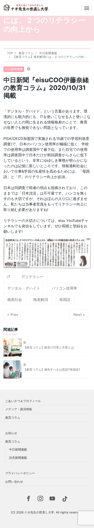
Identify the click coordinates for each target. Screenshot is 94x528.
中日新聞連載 (14, 69)
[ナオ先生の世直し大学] (26, 6)
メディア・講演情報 (18, 409)
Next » (79, 314)
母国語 (64, 299)
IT (8, 276)
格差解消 (40, 299)
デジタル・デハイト (23, 288)
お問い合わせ (14, 481)
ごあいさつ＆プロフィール (23, 401)
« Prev (12, 314)
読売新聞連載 (18, 457)
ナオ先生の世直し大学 (39, 512)
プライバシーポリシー (20, 473)
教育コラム (12, 417)
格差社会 (14, 299)
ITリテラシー (32, 276)
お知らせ (11, 433)
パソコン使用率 (64, 288)
